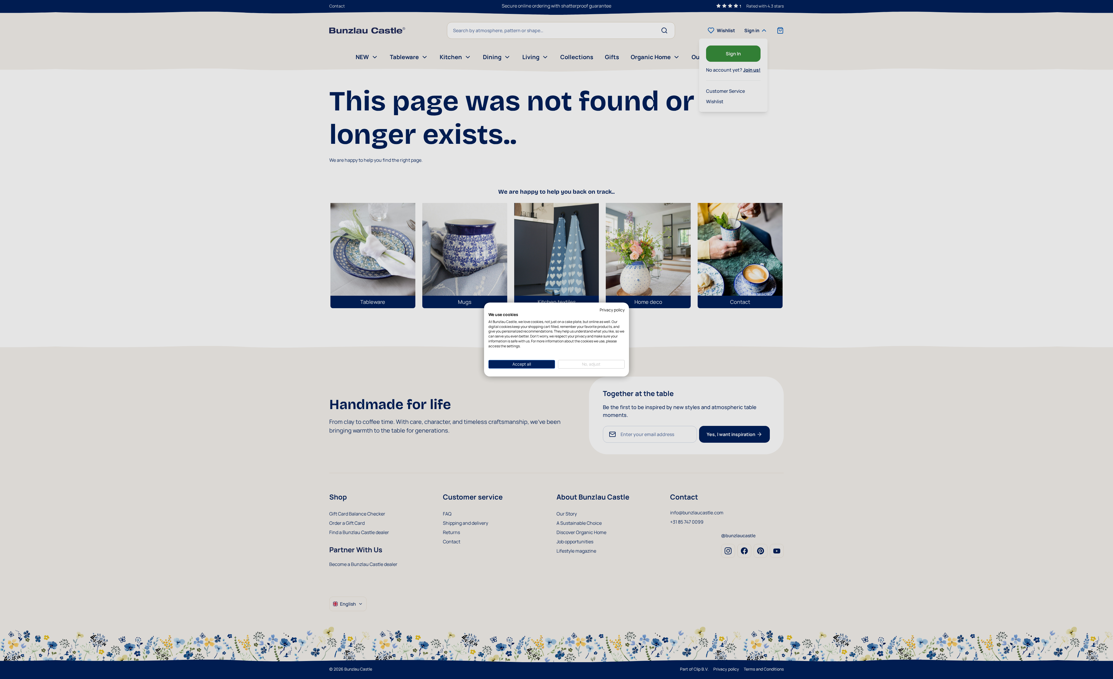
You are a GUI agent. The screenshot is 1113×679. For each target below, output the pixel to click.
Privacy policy (612, 310)
